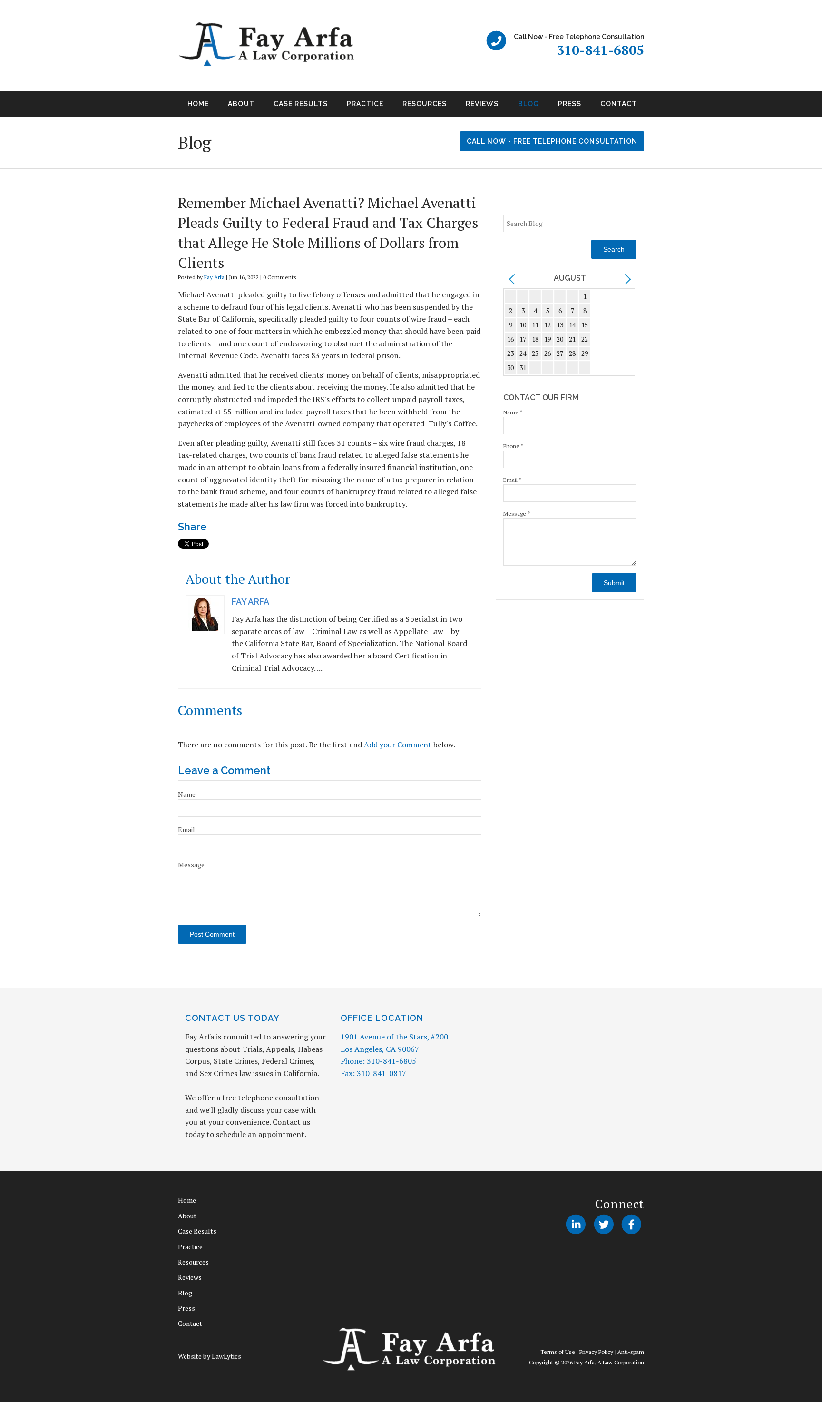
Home (198, 104)
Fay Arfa (214, 277)
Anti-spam (630, 1351)
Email (186, 829)
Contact (618, 104)
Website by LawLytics (209, 1356)
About (241, 104)
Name (187, 794)
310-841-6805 (600, 50)
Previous (166, 107)
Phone (513, 446)
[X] (603, 1224)
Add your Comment (397, 744)
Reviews (482, 104)
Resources (424, 104)
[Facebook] (631, 1224)
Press (569, 104)
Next (655, 107)
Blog (528, 104)
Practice (365, 104)
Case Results (301, 104)
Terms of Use (557, 1351)
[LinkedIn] (575, 1224)
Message (191, 864)
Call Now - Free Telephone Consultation (552, 141)
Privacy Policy (596, 1351)
